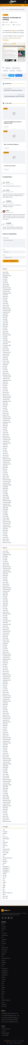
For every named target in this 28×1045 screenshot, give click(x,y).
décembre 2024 (7, 288)
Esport (4, 844)
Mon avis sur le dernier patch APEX (9, 1019)
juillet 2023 (5, 315)
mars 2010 (5, 474)
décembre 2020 (7, 335)
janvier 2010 (6, 478)
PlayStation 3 (6, 868)
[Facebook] (5, 918)
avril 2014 (5, 389)
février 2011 (6, 455)
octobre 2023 (6, 312)
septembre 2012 (7, 422)
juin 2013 (5, 406)
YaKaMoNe (6, 22)
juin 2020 (5, 336)
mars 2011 (5, 453)
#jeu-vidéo (12, 70)
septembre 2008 (7, 506)
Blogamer (13, 30)
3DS (4, 830)
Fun (4, 847)
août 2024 (5, 294)
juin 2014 (5, 385)
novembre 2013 (7, 397)
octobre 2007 (6, 525)
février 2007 (6, 539)
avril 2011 (5, 452)
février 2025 (6, 284)
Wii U (4, 891)
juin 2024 (5, 298)
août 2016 (5, 357)
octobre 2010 (6, 462)
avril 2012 (5, 431)
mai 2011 (5, 450)
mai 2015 (5, 368)
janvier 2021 (6, 333)
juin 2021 (5, 328)
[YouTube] (8, 918)
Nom (4, 249)
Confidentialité (5, 1035)
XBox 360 (5, 896)
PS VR (4, 877)
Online (4, 863)
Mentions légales (5, 1033)
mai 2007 (5, 533)
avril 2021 (5, 329)
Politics (4, 873)
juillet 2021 (5, 326)
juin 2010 (5, 469)
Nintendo (5, 861)
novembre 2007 (7, 523)
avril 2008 (5, 514)
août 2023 (5, 314)
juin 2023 (5, 317)
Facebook (19, 75)
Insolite (4, 854)
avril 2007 (5, 535)
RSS (7, 1043)
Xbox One (5, 898)
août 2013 (5, 403)
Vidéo (4, 885)
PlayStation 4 (6, 870)
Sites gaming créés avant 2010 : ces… (10, 1013)
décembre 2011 (6, 438)
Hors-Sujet (5, 852)
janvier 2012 (6, 436)
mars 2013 (5, 411)
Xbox (4, 894)
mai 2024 (5, 300)
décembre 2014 (7, 375)
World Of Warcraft (7, 892)
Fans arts (5, 845)
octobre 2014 (6, 378)
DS (3, 840)
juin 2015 (5, 366)
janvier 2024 (6, 307)
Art (3, 835)
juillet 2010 (5, 467)
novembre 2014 (7, 376)
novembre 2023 (7, 310)
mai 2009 (5, 492)
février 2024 (6, 305)
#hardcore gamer (16, 68)
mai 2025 (5, 281)
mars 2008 (5, 516)
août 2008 (5, 507)
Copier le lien (8, 78)
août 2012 (5, 424)
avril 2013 (5, 410)
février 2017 (6, 356)
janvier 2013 (6, 415)
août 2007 (5, 528)
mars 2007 (5, 537)
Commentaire (6, 237)
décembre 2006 (7, 542)
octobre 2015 (6, 363)
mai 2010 (5, 471)
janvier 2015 (6, 373)
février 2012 (6, 434)
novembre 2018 (7, 345)
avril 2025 (5, 282)
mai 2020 (5, 338)
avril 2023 (5, 321)
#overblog (19, 70)
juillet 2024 (5, 296)
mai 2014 (5, 387)
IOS (4, 856)
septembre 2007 (7, 526)
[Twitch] (11, 918)
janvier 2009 (6, 499)
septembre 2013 (7, 401)
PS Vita (4, 875)
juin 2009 (5, 490)
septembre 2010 (7, 464)
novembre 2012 (7, 418)
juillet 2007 (5, 530)
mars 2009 (5, 495)
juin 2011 (5, 448)
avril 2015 (5, 370)
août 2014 (5, 382)
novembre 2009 (7, 481)
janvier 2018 (6, 350)
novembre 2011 (7, 439)
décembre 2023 (7, 308)
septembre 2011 (7, 443)
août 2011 (5, 444)
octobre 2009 (6, 483)
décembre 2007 (7, 521)
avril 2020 (5, 340)
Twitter (12, 75)
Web (4, 887)
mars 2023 (5, 322)
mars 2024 (5, 303)
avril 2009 (5, 493)
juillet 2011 (5, 446)
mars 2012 (5, 432)
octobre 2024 (6, 291)
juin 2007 (5, 532)
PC (3, 865)
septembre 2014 (7, 380)
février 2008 (6, 518)
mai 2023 (5, 319)
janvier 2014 (6, 394)
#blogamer (8, 68)
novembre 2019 (7, 342)
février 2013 (6, 413)
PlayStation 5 (6, 872)
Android (5, 833)
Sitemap (11, 1043)
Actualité (6, 152)
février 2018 (6, 349)
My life (5, 108)
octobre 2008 (6, 504)
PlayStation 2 (6, 866)
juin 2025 (5, 279)
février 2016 (6, 361)
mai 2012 (5, 429)
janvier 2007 (6, 540)
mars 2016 (5, 359)
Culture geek (6, 838)
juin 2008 (5, 511)
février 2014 (6, 392)
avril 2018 (5, 347)
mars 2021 (5, 331)
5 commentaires (17, 24)
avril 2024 (5, 301)
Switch (4, 882)
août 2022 (5, 324)
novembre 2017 (7, 352)
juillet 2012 (5, 425)
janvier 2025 (6, 286)
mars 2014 (5, 390)
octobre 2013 (6, 399)
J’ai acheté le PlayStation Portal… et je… (11, 1015)
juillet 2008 (5, 509)
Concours (5, 837)
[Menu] (25, 2)
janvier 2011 (6, 457)
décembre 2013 (7, 396)
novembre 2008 (7, 502)
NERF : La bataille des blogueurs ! (11, 144)
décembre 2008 (7, 500)
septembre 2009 (7, 485)
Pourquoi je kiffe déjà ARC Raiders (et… (10, 1017)
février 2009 (6, 497)
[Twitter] (2, 918)
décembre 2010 (7, 458)
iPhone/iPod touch (7, 858)
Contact (4, 1031)
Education (5, 842)
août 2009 (5, 486)
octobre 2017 (6, 354)
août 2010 (5, 465)
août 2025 (5, 277)
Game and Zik (6, 849)
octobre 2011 (6, 441)
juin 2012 (5, 427)
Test (4, 884)
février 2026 (6, 274)
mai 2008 (5, 513)
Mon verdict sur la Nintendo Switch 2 (10, 1021)
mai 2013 (5, 408)
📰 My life (5, 14)
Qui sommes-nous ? (6, 1028)
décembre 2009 (7, 479)
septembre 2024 (7, 293)
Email (4, 254)
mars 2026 (5, 272)
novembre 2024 (7, 289)
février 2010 (6, 476)
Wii (3, 889)
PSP (4, 880)
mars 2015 (5, 371)
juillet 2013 (5, 404)
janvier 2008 (6, 520)
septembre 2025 (7, 275)
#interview (6, 70)
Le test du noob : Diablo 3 (10, 165)
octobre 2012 (6, 420)
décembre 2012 (7, 417)
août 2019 (5, 343)
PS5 (4, 879)
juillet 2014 (5, 383)
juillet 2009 (5, 488)
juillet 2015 (5, 364)
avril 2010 (5, 472)
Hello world (6, 851)
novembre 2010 (7, 460)
